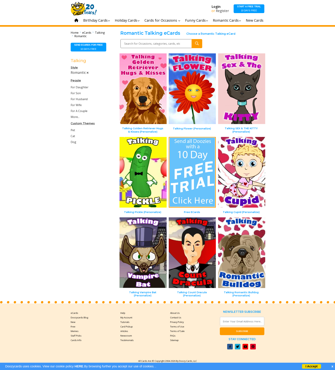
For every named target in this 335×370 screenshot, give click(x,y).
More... (75, 117)
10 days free (249, 8)
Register (222, 11)
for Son (76, 93)
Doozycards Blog (79, 317)
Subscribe (242, 331)
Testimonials (127, 340)
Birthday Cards (95, 20)
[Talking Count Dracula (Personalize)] (192, 252)
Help (122, 313)
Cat (73, 136)
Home (75, 32)
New (73, 322)
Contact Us (175, 317)
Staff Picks (76, 335)
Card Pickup (126, 326)
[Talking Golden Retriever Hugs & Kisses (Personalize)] (143, 88)
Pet (73, 130)
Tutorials (124, 322)
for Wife (76, 105)
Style (74, 67)
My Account (126, 317)
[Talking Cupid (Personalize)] (241, 172)
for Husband (79, 99)
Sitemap (174, 340)
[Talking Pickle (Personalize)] (143, 172)
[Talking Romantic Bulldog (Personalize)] (241, 252)
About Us (175, 313)
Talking (100, 32)
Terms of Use (177, 326)
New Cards (254, 20)
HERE (79, 366)
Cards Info (76, 340)
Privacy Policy (177, 322)
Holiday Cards (126, 20)
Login (216, 7)
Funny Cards (195, 20)
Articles (124, 331)
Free (73, 326)
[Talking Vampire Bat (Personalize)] (143, 252)
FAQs (173, 335)
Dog (73, 142)
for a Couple (79, 111)
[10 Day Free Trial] (192, 172)
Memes (75, 331)
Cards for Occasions (161, 20)
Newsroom (126, 335)
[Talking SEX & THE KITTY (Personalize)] (241, 88)
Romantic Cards (226, 20)
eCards (86, 32)
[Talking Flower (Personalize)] (192, 88)
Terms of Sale (177, 331)
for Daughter (79, 87)
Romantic (80, 36)
